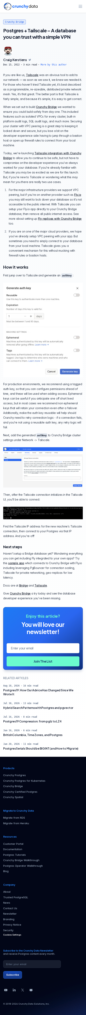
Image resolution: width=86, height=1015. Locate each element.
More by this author (53, 64)
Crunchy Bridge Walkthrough (21, 860)
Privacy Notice (12, 924)
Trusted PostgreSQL (15, 897)
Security (8, 930)
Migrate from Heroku (16, 823)
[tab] (8, 51)
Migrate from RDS (14, 817)
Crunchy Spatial (13, 797)
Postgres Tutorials (14, 854)
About (7, 891)
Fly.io (77, 194)
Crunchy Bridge (14, 22)
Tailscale (32, 75)
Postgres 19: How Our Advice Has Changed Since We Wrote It (38, 692)
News (6, 902)
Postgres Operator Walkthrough (23, 865)
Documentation (12, 849)
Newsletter (10, 913)
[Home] (21, 6)
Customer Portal (13, 843)
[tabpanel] (43, 61)
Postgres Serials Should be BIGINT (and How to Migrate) (40, 748)
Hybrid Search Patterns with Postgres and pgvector (38, 707)
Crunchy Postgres (14, 775)
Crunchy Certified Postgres (20, 791)
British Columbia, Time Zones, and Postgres (32, 735)
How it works (15, 266)
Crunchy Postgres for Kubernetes (24, 780)
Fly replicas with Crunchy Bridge (60, 218)
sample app (16, 563)
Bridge (23, 585)
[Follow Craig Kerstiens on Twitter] (29, 59)
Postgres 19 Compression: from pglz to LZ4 (32, 721)
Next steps (12, 546)
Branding (8, 919)
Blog (6, 871)
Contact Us (10, 908)
